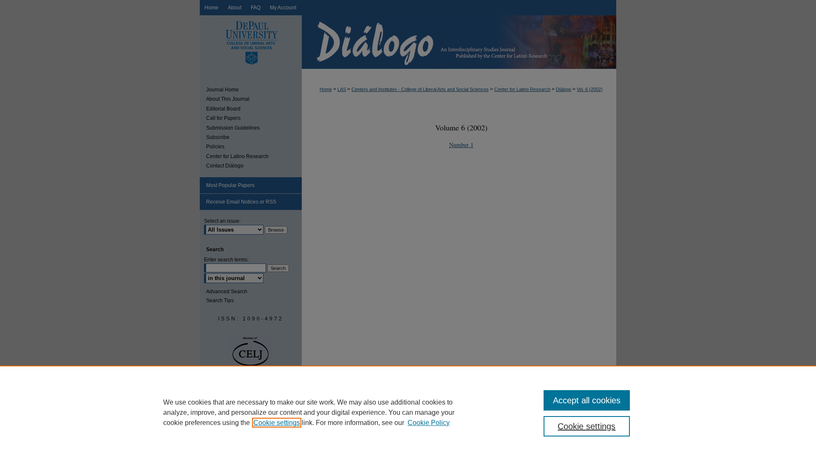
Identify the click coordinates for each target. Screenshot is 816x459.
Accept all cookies (586, 400)
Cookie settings (276, 422)
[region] (408, 412)
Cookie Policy (429, 422)
